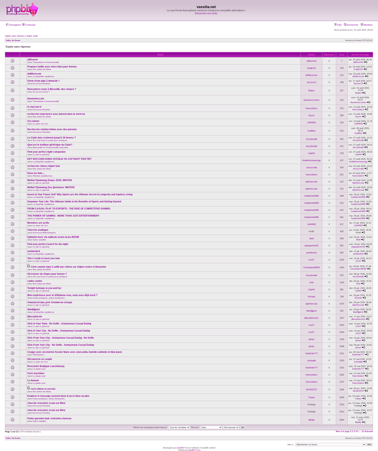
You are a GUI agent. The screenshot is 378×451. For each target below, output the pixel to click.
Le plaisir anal (39, 369)
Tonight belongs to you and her (44, 288)
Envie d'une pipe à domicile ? (43, 80)
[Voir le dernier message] (365, 62)
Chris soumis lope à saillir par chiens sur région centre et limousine (68, 266)
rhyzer (311, 115)
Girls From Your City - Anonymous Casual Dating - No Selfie (60, 337)
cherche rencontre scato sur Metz (46, 403)
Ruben (311, 90)
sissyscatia (311, 167)
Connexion (30, 25)
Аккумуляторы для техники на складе (49, 302)
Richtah (311, 296)
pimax (311, 339)
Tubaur (311, 397)
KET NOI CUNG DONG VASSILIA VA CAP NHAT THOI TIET (59, 159)
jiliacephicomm (311, 318)
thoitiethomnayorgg (311, 160)
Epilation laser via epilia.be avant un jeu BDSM (53, 237)
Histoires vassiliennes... (43, 176)
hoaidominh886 (311, 196)
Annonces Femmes (41, 406)
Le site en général (41, 154)
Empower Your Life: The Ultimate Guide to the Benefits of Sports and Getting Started (74, 201)
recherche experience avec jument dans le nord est (56, 114)
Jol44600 (311, 122)
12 (363, 431)
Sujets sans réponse (15, 36)
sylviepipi (311, 360)
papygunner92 (311, 245)
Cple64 (311, 153)
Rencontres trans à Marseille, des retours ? (51, 89)
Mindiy (312, 420)
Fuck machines (35, 373)
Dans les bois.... (36, 173)
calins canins (34, 281)
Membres (368, 25)
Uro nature (33, 121)
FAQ (339, 25)
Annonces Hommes (41, 83)
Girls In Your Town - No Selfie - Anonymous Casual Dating (59, 323)
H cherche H (34, 107)
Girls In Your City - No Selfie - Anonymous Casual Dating (58, 330)
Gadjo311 (311, 68)
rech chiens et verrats (43, 389)
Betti (311, 238)
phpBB (180, 448)
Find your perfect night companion (46, 151)
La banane (33, 380)
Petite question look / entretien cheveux (49, 418)
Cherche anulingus (37, 230)
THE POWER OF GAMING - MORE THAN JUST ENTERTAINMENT (63, 215)
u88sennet (312, 61)
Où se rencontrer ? (41, 92)
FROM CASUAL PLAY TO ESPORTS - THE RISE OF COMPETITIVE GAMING (68, 208)
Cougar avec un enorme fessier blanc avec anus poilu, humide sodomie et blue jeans (74, 352)
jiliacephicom (34, 316)
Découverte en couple (39, 359)
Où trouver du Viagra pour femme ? (47, 274)
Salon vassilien (39, 240)
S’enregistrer (14, 25)
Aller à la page (343, 431)
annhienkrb (33, 251)
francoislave (311, 108)
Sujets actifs (32, 36)
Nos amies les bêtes (42, 69)
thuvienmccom (35, 98)
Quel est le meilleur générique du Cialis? (49, 144)
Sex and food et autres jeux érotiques (50, 140)
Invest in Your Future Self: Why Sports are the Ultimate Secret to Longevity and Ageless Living (79, 194)
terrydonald (311, 139)
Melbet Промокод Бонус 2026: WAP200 (49, 180)
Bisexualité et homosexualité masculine (50, 147)
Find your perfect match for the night (47, 244)
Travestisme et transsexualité (46, 62)
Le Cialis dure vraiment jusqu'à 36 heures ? (51, 137)
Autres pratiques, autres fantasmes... (49, 298)
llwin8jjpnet (33, 309)
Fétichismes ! (38, 355)
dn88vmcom (34, 73)
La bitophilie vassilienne (43, 76)
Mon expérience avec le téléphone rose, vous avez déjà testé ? (62, 295)
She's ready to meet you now (43, 258)
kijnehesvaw (311, 181)
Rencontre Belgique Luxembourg (45, 366)
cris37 (311, 260)
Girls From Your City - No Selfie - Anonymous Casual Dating (60, 345)
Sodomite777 (311, 353)
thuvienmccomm (311, 100)
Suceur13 (311, 82)
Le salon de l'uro (40, 124)
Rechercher (352, 25)
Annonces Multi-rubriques (44, 233)
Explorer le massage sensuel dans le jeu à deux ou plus (58, 396)
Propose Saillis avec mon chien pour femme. (52, 66)
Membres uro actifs (38, 222)
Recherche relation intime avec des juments (52, 129)
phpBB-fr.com (194, 450)
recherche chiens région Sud (43, 166)
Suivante (369, 431)
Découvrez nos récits (206, 13)
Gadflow (311, 131)
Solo (311, 282)
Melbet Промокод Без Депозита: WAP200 (51, 187)
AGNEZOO (311, 389)
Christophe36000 (311, 267)
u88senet (32, 59)
